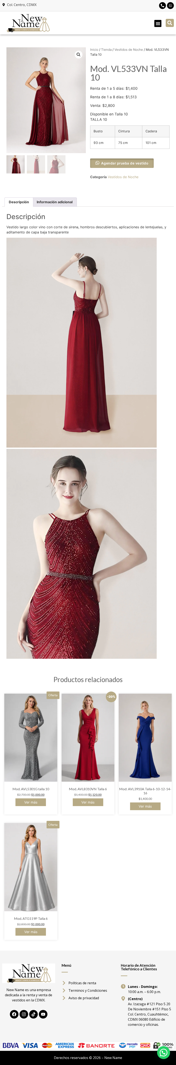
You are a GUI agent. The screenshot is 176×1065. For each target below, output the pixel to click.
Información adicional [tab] (55, 202)
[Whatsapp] (170, 5)
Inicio (94, 50)
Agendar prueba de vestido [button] (125, 163)
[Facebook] (14, 1014)
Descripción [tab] (19, 202)
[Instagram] (24, 1014)
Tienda (106, 50)
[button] (157, 23)
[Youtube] (43, 1014)
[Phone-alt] (162, 5)
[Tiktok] (33, 1014)
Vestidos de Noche (128, 50)
